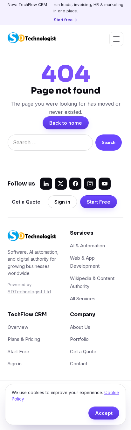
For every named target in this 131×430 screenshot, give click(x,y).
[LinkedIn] (46, 184)
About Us (80, 327)
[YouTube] (105, 184)
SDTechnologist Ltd (29, 292)
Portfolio (79, 339)
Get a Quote (26, 202)
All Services (82, 299)
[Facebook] (75, 184)
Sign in (62, 202)
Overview (18, 327)
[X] (61, 184)
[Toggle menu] (116, 39)
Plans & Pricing (24, 339)
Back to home (65, 123)
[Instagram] (90, 184)
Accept (104, 413)
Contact (78, 364)
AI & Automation (87, 246)
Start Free (98, 202)
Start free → (65, 19)
